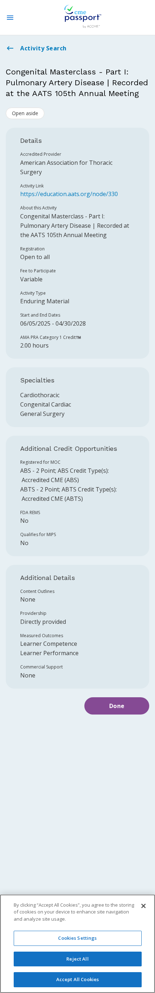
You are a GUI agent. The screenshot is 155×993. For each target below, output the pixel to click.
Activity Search (43, 48)
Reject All (77, 959)
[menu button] (10, 17)
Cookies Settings (77, 938)
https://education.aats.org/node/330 (69, 194)
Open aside (25, 113)
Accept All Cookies (77, 979)
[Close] (143, 906)
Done (117, 706)
